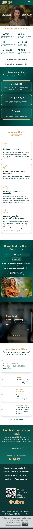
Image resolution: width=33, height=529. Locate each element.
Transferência (24, 255)
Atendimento (9, 479)
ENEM (15, 255)
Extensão (25, 472)
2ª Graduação (16, 259)
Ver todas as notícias (16, 419)
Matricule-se (17, 448)
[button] (13, 335)
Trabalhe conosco (21, 479)
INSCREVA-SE (16, 273)
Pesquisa (6, 472)
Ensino (6, 468)
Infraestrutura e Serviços (18, 468)
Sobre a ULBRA (15, 472)
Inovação (23, 475)
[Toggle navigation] (29, 2)
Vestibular (7, 255)
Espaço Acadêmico (12, 475)
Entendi (24, 525)
